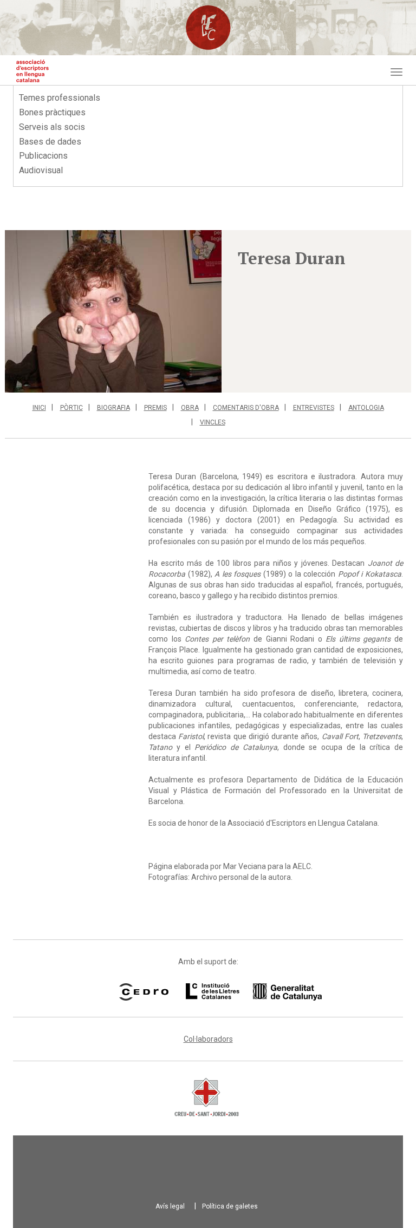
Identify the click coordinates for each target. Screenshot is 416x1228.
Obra (190, 407)
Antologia (366, 407)
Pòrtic (71, 407)
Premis (155, 407)
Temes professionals (59, 98)
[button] (113, 311)
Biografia (113, 407)
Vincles (212, 422)
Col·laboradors (208, 1039)
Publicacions (43, 156)
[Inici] (32, 71)
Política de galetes (230, 1206)
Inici (39, 407)
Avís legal (170, 1206)
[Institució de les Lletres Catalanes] (240, 992)
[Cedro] (143, 992)
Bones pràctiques (52, 112)
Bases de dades (50, 141)
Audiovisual (41, 170)
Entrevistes (313, 407)
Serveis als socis (52, 127)
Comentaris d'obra (246, 407)
